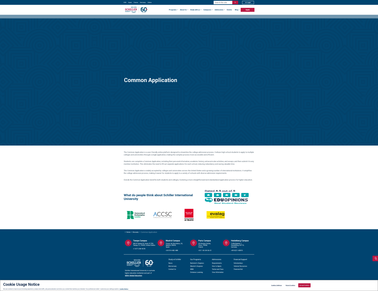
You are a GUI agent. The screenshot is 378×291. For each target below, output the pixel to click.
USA (125, 2)
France (136, 2)
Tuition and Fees (217, 269)
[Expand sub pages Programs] (254, 8)
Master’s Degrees (196, 266)
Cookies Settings (276, 285)
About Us (183, 10)
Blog (236, 10)
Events (229, 10)
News (170, 263)
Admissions (219, 10)
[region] (189, 285)
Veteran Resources (240, 266)
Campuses (207, 10)
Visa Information (217, 272)
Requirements (217, 263)
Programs (172, 10)
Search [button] (235, 2)
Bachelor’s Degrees (197, 263)
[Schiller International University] (136, 10)
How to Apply (216, 266)
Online (150, 2)
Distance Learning (196, 272)
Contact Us (172, 269)
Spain (130, 2)
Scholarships (238, 263)
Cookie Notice (124, 289)
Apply (248, 10)
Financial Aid (238, 269)
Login (249, 2)
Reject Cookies (290, 285)
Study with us (195, 10)
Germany (143, 2)
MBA (192, 269)
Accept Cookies (304, 285)
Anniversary (172, 266)
